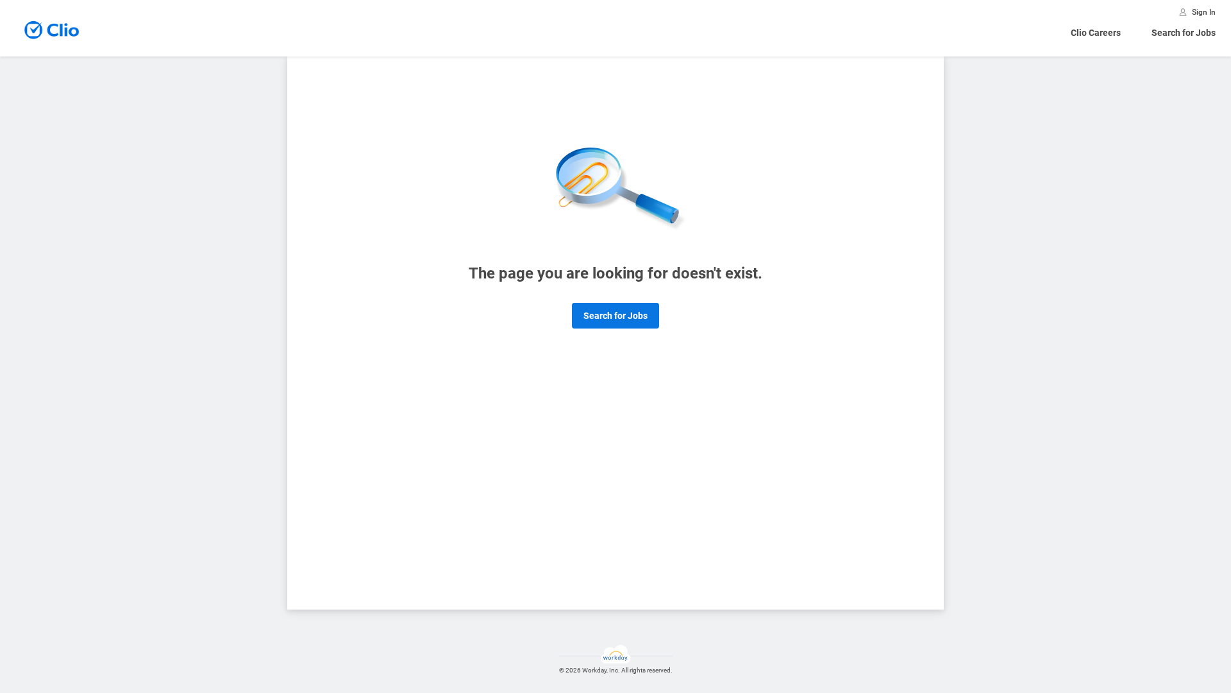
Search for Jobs (1183, 33)
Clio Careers (1096, 33)
